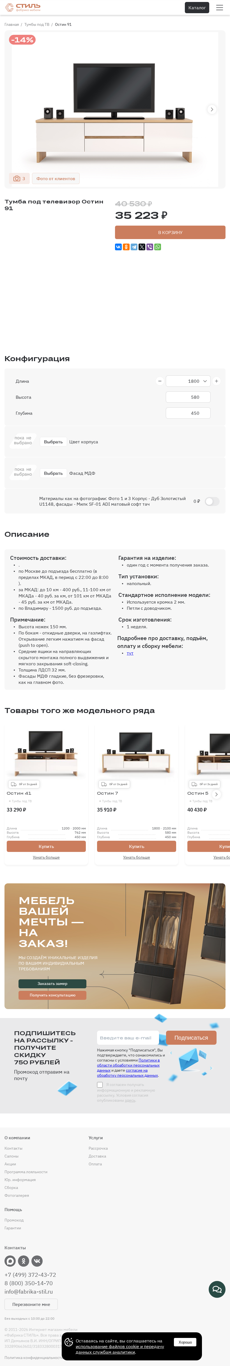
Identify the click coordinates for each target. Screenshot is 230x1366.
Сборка (11, 1187)
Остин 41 (19, 797)
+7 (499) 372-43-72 (30, 1274)
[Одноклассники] (126, 247)
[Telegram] (134, 247)
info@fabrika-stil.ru (28, 1291)
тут (130, 653)
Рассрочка (98, 1148)
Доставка (97, 1156)
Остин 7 (109, 797)
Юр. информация (20, 1179)
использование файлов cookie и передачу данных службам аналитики (120, 1349)
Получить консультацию (52, 995)
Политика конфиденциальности (33, 1357)
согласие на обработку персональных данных (127, 1073)
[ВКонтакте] (118, 247)
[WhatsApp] (157, 247)
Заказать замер (52, 983)
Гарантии (12, 1227)
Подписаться (191, 1038)
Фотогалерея (16, 1195)
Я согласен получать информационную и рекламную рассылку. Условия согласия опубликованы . (126, 1092)
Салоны (11, 1156)
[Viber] (149, 247)
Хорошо (185, 1342)
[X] (142, 247)
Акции (10, 1163)
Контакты (13, 1148)
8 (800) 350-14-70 (28, 1283)
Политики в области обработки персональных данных (128, 1065)
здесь (130, 1100)
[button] (212, 109)
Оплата (95, 1163)
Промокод (14, 1220)
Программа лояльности (25, 1171)
